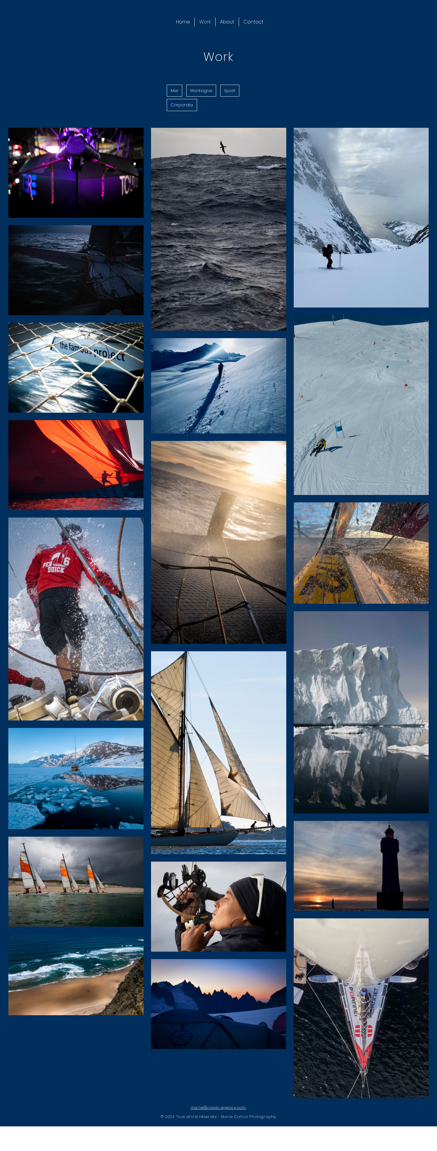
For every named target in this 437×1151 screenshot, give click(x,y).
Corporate (182, 105)
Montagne (201, 91)
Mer (174, 91)
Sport (229, 91)
